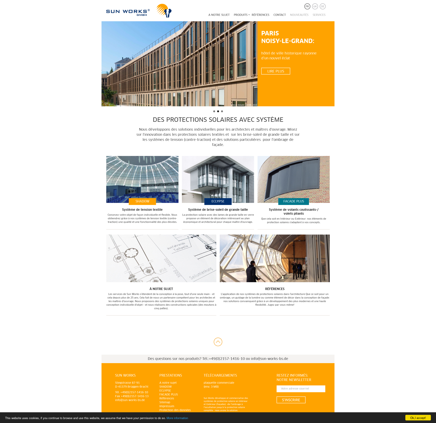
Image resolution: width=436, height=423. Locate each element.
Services (319, 15)
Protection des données (175, 410)
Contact (280, 15)
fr (307, 6)
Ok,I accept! (418, 418)
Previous (97, 64)
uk (315, 6)
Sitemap (164, 402)
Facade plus (168, 394)
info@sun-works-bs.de (269, 359)
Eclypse (165, 390)
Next (338, 64)
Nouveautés (299, 15)
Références (260, 15)
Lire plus (275, 71)
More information (177, 418)
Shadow (165, 386)
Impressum (166, 406)
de (323, 6)
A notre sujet (219, 15)
